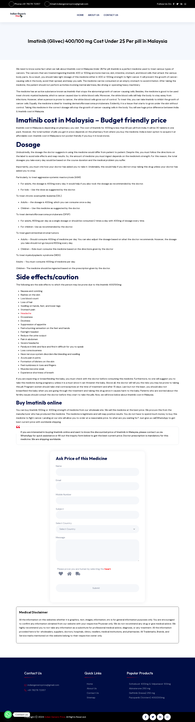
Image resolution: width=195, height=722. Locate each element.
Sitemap (91, 697)
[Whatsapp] (8, 714)
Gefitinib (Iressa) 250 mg (142, 692)
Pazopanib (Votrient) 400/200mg (147, 697)
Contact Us (111, 15)
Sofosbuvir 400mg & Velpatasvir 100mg (150, 683)
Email (58, 480)
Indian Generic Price (55, 716)
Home (80, 15)
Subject (60, 508)
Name (59, 466)
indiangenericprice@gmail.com (72, 3)
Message (60, 537)
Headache (26, 313)
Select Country (64, 523)
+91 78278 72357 (31, 3)
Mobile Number (63, 494)
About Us (93, 15)
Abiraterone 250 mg (139, 688)
